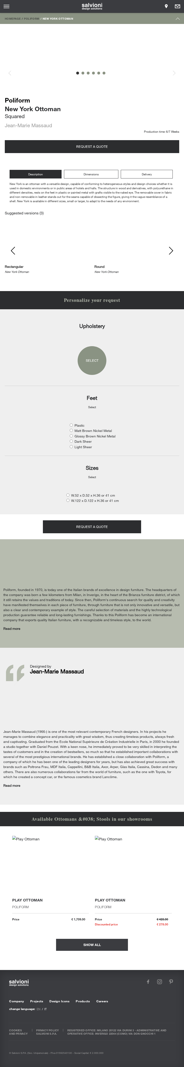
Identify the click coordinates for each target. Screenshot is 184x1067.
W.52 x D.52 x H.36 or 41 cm (93, 495)
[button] (77, 73)
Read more (11, 628)
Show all (92, 945)
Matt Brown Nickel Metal (93, 431)
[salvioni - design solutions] (92, 6)
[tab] (37, 174)
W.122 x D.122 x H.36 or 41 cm (95, 501)
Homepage (13, 18)
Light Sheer (83, 447)
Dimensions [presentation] (91, 174)
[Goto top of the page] (178, 20)
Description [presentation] (35, 174)
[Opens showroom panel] (166, 6)
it (45, 1009)
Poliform (31, 18)
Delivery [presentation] (147, 174)
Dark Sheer (83, 441)
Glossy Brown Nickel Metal (95, 436)
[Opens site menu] (6, 6)
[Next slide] (171, 73)
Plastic (80, 425)
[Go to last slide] (12, 73)
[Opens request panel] (177, 6)
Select (92, 360)
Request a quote (92, 146)
